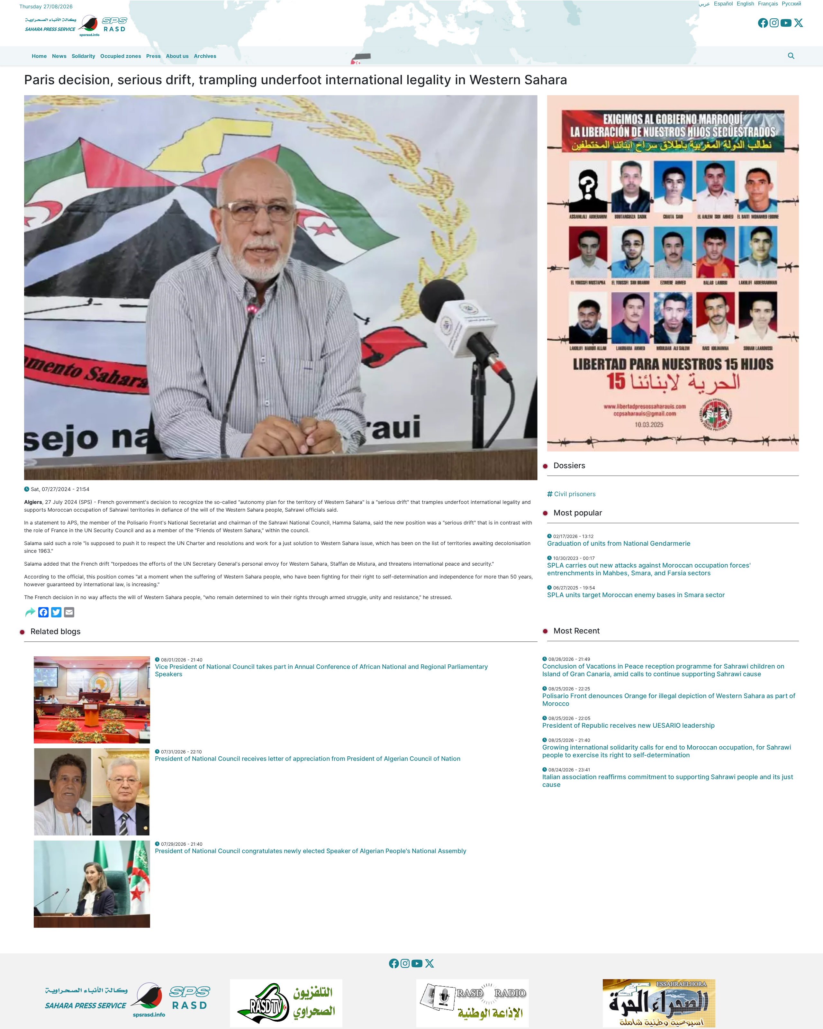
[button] (791, 56)
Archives (205, 56)
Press (153, 56)
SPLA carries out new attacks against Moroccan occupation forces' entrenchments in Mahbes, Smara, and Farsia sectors (649, 569)
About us (177, 56)
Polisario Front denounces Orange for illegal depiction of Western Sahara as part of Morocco (668, 699)
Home (39, 56)
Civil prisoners (575, 494)
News (59, 56)
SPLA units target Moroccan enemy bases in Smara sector (636, 595)
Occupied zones (120, 56)
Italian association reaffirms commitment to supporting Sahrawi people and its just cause (667, 780)
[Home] (78, 25)
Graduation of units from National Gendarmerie (619, 543)
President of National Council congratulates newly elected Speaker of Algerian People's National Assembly (310, 851)
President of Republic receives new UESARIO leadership (628, 725)
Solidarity (83, 56)
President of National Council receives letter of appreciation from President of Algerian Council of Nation (307, 758)
